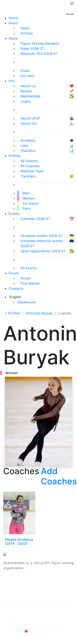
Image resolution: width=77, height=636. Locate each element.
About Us (10, 581)
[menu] (68, 10)
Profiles (15, 156)
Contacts (16, 288)
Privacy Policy (14, 587)
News (13, 23)
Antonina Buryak (39, 313)
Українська (26, 302)
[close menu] (72, 10)
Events (14, 213)
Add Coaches (59, 476)
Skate (13, 38)
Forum (14, 273)
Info (12, 81)
